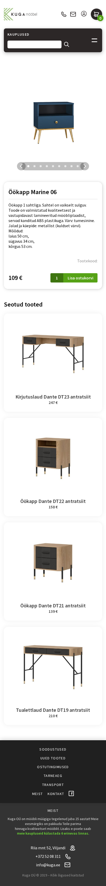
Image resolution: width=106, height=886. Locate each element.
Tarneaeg (53, 775)
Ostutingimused (53, 767)
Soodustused (52, 749)
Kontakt (56, 794)
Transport (53, 784)
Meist (37, 794)
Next (84, 166)
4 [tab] (47, 166)
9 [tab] (78, 166)
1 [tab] (28, 166)
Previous (21, 166)
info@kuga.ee (73, 14)
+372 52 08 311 (63, 14)
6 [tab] (59, 166)
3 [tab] (41, 166)
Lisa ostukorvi (80, 277)
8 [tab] (71, 166)
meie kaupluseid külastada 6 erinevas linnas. (53, 833)
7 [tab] (65, 166)
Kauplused (18, 34)
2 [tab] (34, 166)
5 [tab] (53, 166)
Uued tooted (53, 758)
